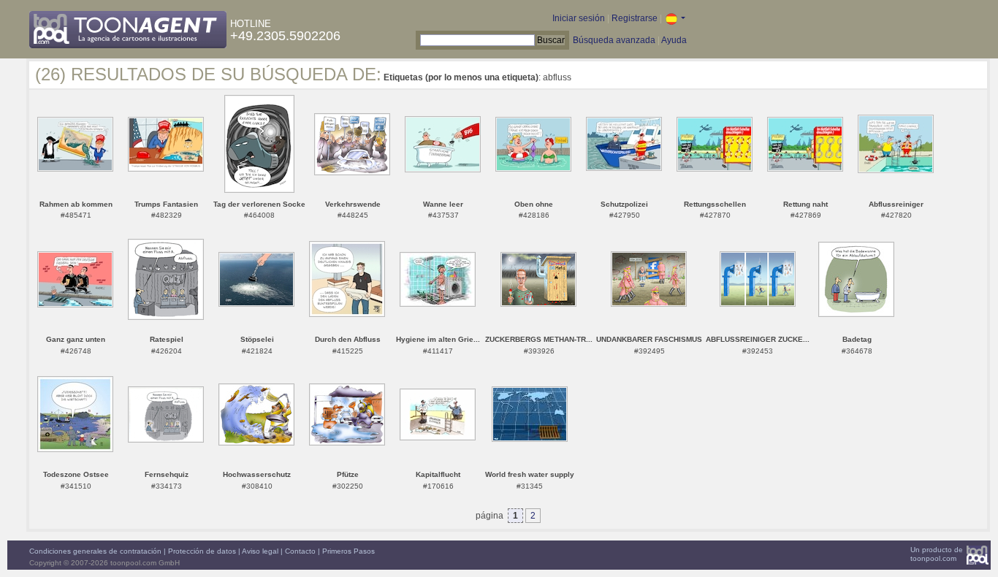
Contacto (300, 551)
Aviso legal (260, 551)
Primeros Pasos (348, 551)
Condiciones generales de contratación (95, 551)
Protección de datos (202, 551)
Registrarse (635, 18)
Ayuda (674, 40)
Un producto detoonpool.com (936, 554)
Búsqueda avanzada (614, 40)
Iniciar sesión (578, 18)
